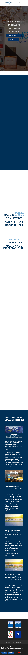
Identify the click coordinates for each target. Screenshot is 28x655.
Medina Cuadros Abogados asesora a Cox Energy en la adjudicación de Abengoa (12, 530)
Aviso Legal (18, 642)
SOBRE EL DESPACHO (13, 35)
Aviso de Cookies (10, 642)
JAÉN (14, 345)
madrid (14, 274)
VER (14, 147)
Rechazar (11, 652)
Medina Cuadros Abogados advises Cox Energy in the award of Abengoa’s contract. (13, 575)
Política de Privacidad (13, 644)
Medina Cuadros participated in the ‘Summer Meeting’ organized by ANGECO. (13, 442)
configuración (18, 650)
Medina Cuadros (11, 446)
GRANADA (14, 311)
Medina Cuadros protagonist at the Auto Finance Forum (14, 485)
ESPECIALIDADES (13, 40)
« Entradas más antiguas (11, 605)
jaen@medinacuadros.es (14, 355)
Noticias (7, 537)
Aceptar (4, 652)
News (6, 449)
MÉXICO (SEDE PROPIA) (14, 380)
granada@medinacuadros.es (14, 319)
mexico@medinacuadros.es (14, 390)
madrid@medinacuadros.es (14, 285)
